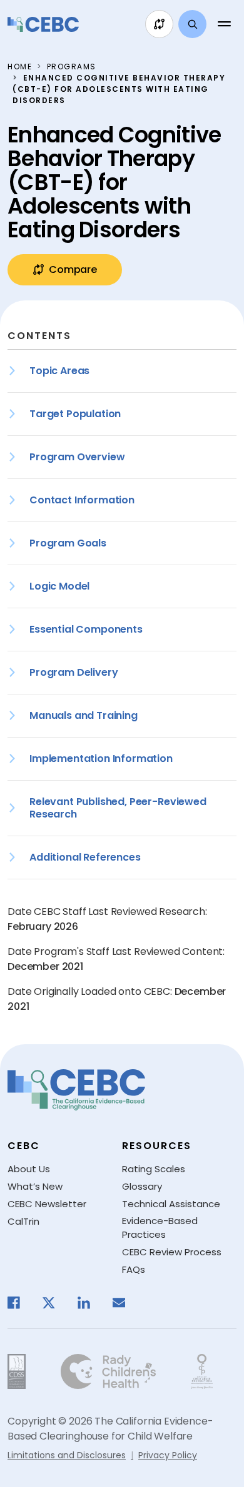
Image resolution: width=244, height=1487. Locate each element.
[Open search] (192, 24)
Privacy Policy (167, 1455)
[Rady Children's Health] (108, 1371)
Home (20, 66)
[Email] (125, 1302)
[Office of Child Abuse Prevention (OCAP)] (202, 1371)
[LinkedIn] (90, 1302)
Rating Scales (153, 1168)
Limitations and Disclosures (67, 1455)
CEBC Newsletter (47, 1203)
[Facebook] (20, 1302)
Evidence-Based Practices (160, 1228)
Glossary (142, 1186)
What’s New (35, 1186)
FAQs (133, 1269)
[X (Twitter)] (55, 1302)
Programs (71, 66)
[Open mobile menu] (223, 24)
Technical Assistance (171, 1203)
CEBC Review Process (171, 1251)
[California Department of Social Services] (17, 1371)
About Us (29, 1168)
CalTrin (23, 1221)
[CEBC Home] (43, 24)
